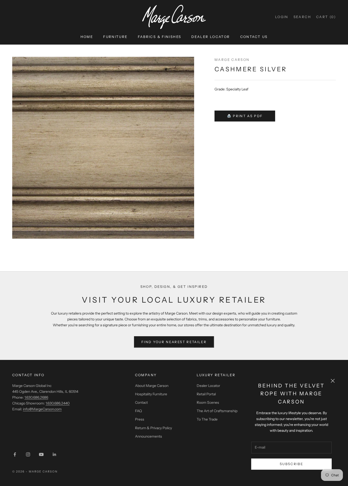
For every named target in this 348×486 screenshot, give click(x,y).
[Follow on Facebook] (14, 454)
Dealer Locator (210, 37)
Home (87, 37)
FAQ (138, 411)
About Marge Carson (151, 385)
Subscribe (291, 464)
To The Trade (207, 419)
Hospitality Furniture (151, 394)
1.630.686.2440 (58, 403)
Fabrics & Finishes (159, 37)
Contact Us (254, 37)
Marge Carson (232, 60)
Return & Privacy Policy (153, 428)
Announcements (148, 436)
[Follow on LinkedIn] (54, 454)
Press (139, 419)
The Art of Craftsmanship (217, 411)
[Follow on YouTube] (41, 454)
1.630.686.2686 (36, 397)
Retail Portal (206, 394)
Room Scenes (208, 402)
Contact (141, 402)
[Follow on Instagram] (28, 454)
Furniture (115, 37)
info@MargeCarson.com (42, 409)
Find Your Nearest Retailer (174, 342)
